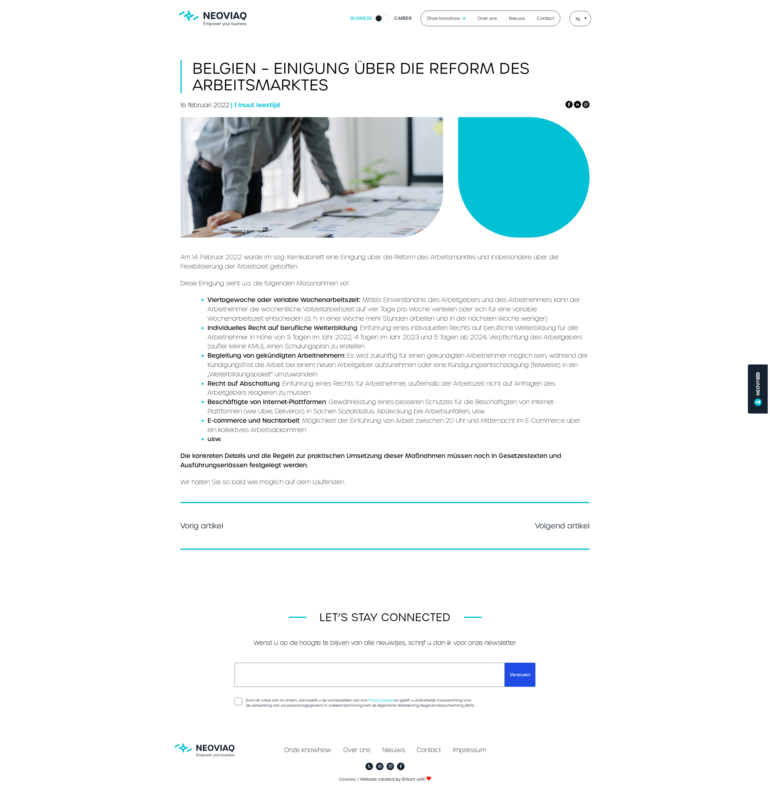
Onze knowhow (443, 18)
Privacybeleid (380, 700)
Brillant (408, 779)
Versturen (520, 674)
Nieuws (517, 18)
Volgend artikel (562, 526)
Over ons (487, 18)
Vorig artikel (201, 526)
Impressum (469, 750)
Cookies (347, 779)
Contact (545, 18)
